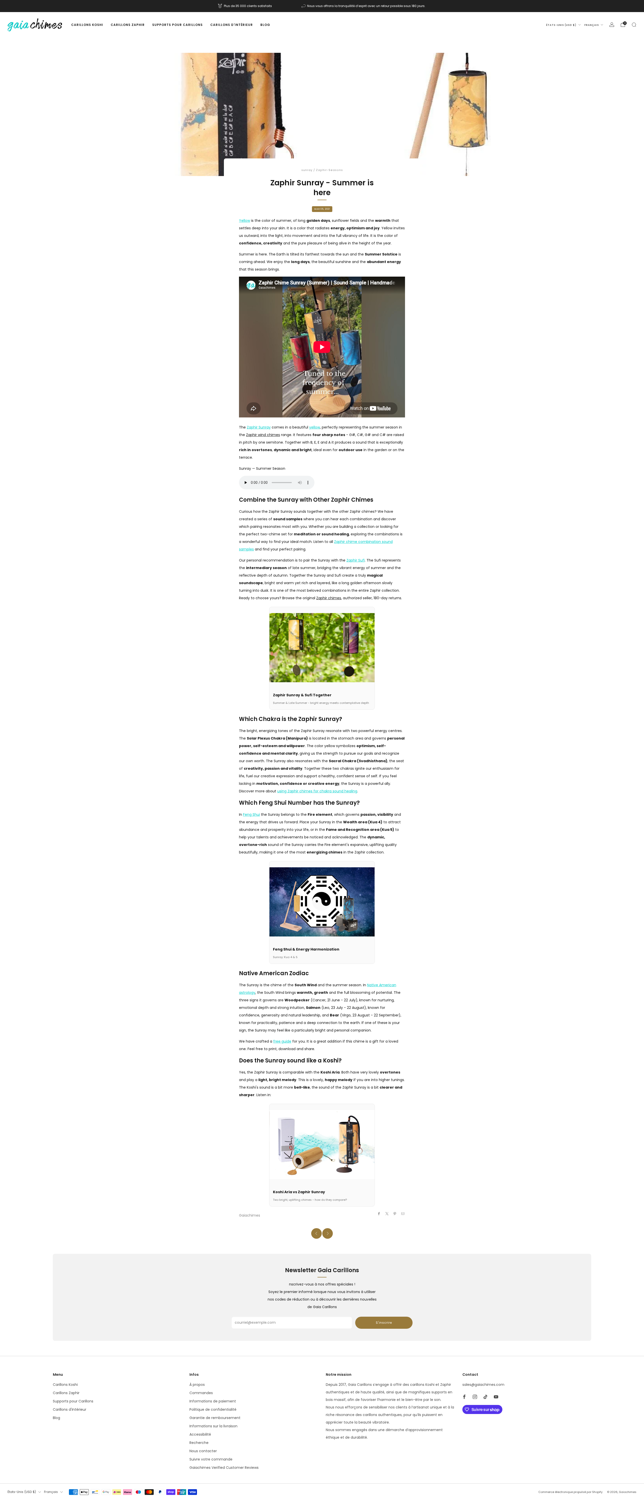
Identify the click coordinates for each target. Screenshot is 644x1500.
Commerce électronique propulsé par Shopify (570, 1492)
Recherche (199, 1442)
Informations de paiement (212, 1401)
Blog (265, 25)
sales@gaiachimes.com (483, 1384)
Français (591, 25)
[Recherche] (633, 24)
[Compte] (611, 24)
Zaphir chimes (328, 598)
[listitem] (245, 6)
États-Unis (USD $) (561, 25)
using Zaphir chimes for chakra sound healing (317, 791)
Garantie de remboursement (214, 1417)
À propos (197, 1384)
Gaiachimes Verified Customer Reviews (224, 1467)
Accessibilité (200, 1434)
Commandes (201, 1392)
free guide (282, 1041)
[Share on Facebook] (379, 1214)
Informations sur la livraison (213, 1426)
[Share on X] (387, 1214)
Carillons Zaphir (128, 25)
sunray (306, 170)
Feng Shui (251, 814)
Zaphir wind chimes (263, 434)
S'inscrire (384, 1322)
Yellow (244, 220)
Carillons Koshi (87, 25)
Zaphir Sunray (259, 427)
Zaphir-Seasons (329, 170)
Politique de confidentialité (212, 1409)
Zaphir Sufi (355, 560)
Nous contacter (203, 1450)
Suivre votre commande (210, 1459)
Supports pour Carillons (177, 25)
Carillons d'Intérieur (231, 25)
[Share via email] (403, 1214)
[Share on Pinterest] (395, 1214)
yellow (314, 427)
